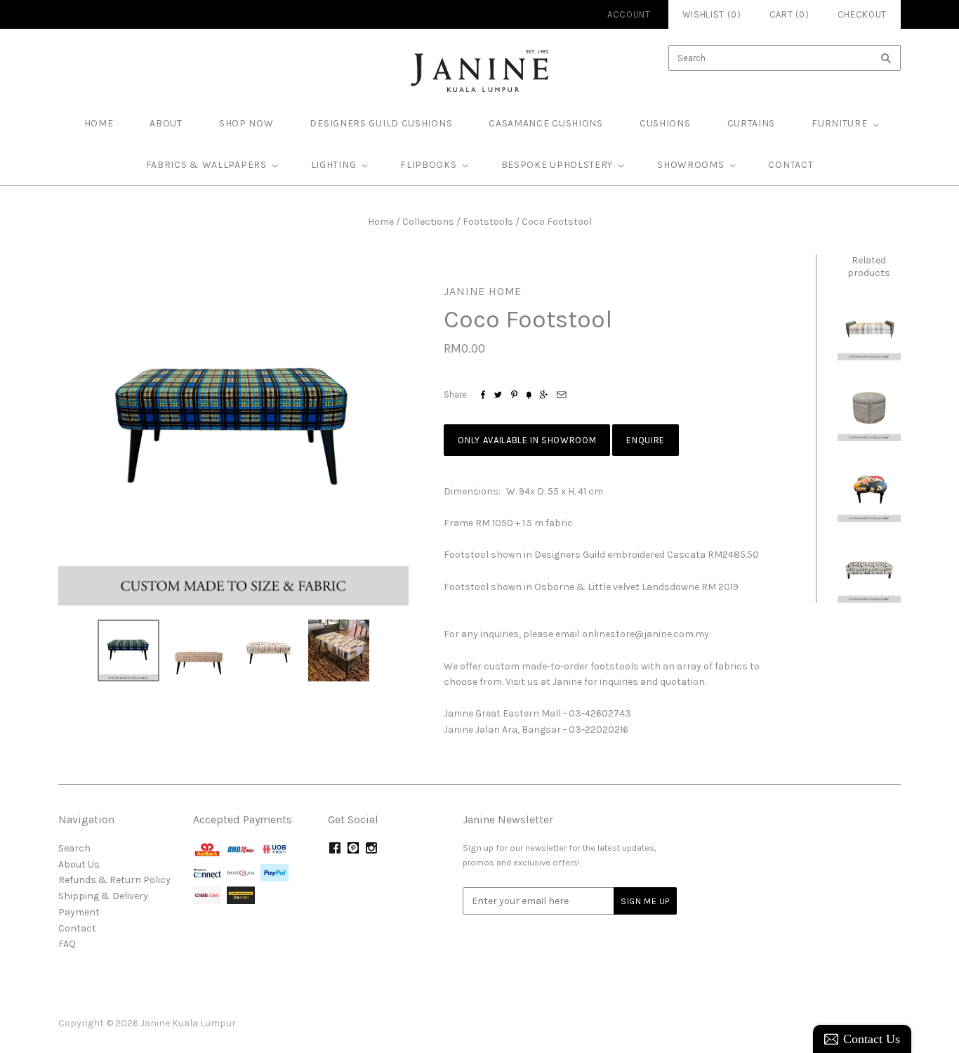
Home (381, 222)
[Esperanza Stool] (869, 571)
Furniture (839, 123)
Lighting (334, 165)
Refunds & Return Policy (114, 880)
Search (74, 848)
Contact (790, 165)
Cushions (665, 123)
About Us (79, 864)
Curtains (751, 123)
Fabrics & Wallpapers (206, 165)
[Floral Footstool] (869, 490)
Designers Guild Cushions (381, 123)
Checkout (862, 14)
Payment (79, 912)
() (789, 14)
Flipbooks (428, 165)
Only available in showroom (527, 440)
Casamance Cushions (546, 123)
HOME (99, 123)
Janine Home (483, 291)
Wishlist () (711, 14)
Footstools (488, 222)
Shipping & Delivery (103, 896)
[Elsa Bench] (869, 328)
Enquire (645, 440)
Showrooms (690, 165)
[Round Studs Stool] (869, 409)
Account (629, 14)
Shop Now (246, 123)
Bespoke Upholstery (557, 165)
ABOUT (166, 123)
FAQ (67, 944)
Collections (428, 222)
